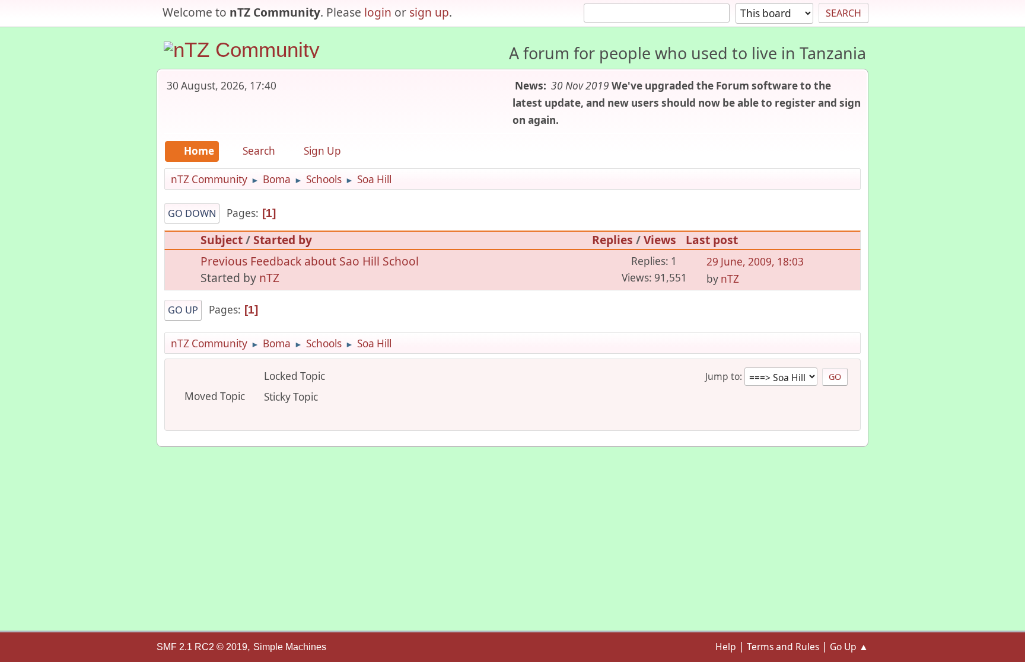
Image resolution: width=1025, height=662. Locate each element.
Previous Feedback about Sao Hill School (309, 261)
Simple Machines (289, 647)
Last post (712, 240)
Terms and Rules (783, 646)
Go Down (192, 213)
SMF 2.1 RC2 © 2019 (202, 647)
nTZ (269, 278)
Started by (282, 240)
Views (660, 240)
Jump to (722, 376)
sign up (429, 12)
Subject (221, 240)
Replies (612, 240)
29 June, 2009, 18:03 (755, 261)
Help (725, 646)
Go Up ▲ (849, 646)
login (377, 12)
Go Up (183, 309)
